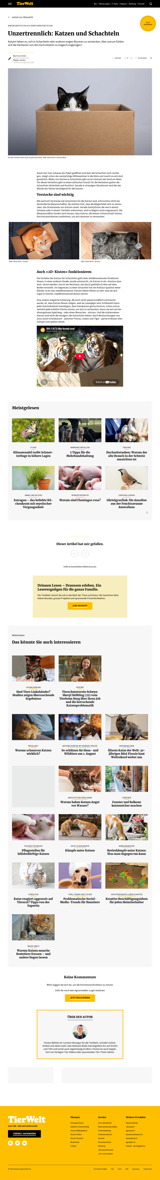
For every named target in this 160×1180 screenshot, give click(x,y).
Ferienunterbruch (105, 1134)
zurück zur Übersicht (22, 17)
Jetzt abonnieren (105, 1123)
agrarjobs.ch (130, 1142)
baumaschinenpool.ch (134, 1134)
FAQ (112, 1169)
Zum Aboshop (80, 605)
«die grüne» (130, 1127)
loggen (56, 984)
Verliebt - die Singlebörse (135, 1146)
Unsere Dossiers (76, 1138)
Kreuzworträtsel (104, 1142)
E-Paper (115, 4)
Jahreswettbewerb (105, 1150)
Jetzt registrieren (80, 998)
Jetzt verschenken (105, 1154)
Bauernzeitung (132, 1123)
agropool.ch (130, 1130)
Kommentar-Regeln (100, 1169)
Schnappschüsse (77, 1123)
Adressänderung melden (107, 1127)
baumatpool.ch (131, 1138)
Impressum (136, 1169)
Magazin (123, 4)
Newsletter (74, 1142)
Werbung (132, 4)
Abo (95, 4)
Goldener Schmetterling (79, 1127)
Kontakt (141, 4)
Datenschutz (148, 1169)
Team (120, 1169)
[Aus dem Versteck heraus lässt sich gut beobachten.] (80, 111)
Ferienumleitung (104, 1130)
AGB (127, 1169)
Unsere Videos (76, 1134)
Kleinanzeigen (104, 4)
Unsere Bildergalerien (78, 1130)
